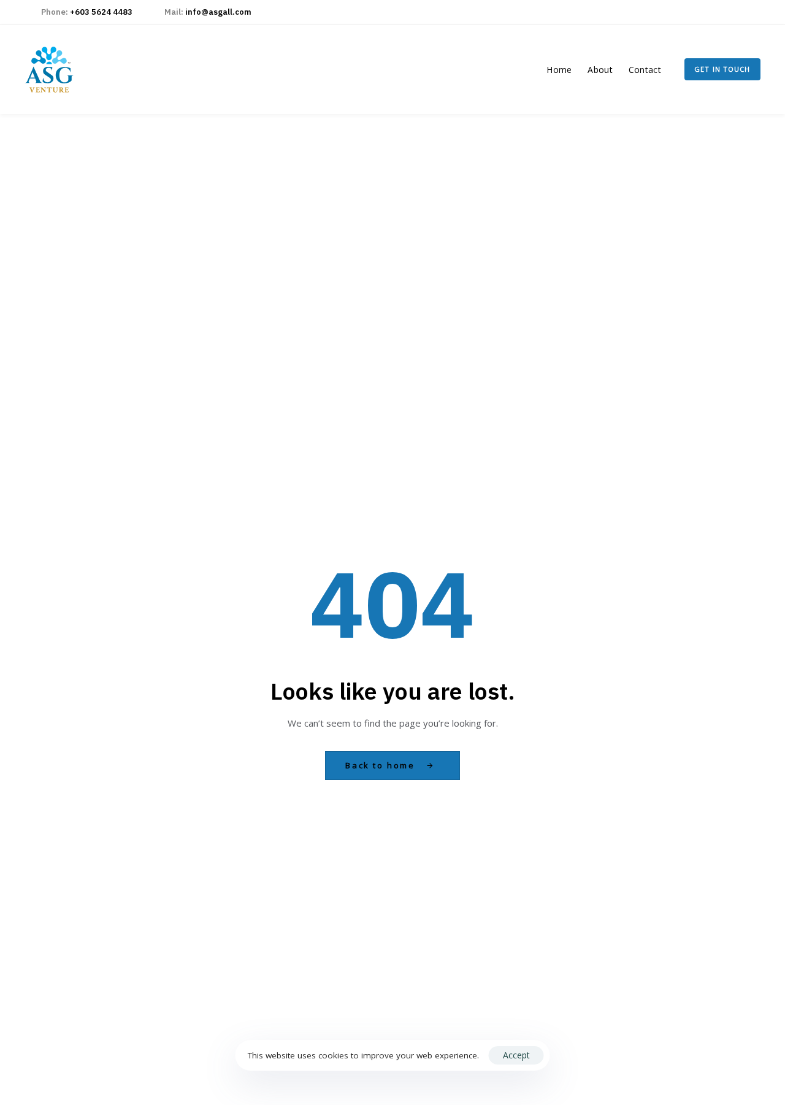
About (600, 69)
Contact (645, 69)
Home (559, 69)
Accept (516, 1055)
